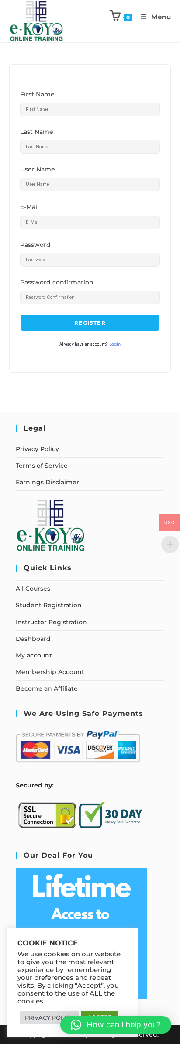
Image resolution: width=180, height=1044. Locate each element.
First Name (37, 94)
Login (115, 344)
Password (35, 245)
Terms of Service (42, 465)
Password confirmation (56, 282)
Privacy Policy (37, 449)
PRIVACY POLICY (49, 1017)
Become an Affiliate (47, 688)
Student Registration (49, 605)
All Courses (33, 588)
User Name (37, 169)
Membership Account (50, 672)
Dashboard (33, 639)
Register (90, 322)
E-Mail (29, 207)
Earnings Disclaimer (47, 482)
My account (34, 655)
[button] (115, 1025)
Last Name (36, 132)
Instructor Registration (51, 622)
